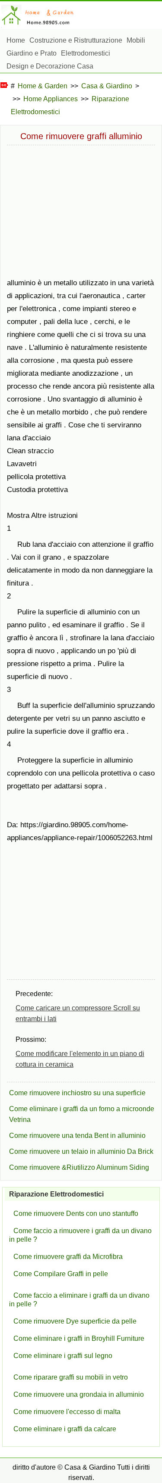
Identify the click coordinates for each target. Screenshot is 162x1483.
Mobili (136, 40)
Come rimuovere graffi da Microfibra (68, 1256)
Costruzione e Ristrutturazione (75, 40)
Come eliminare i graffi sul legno (62, 1355)
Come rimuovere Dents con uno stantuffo (75, 1213)
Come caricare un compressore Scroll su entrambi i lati (78, 1013)
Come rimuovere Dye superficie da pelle (75, 1321)
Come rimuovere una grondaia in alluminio (78, 1394)
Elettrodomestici (85, 53)
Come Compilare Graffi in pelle (60, 1273)
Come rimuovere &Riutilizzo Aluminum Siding (79, 1167)
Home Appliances (50, 99)
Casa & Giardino (106, 86)
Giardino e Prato (31, 53)
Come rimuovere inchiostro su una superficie (77, 1093)
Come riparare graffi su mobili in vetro (70, 1377)
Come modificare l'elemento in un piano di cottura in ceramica (80, 1059)
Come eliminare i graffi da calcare (64, 1429)
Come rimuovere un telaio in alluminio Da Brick (81, 1151)
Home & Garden (42, 86)
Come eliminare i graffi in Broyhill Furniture (78, 1338)
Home (15, 40)
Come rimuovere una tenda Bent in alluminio (77, 1135)
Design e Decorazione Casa (49, 66)
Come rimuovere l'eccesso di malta (67, 1411)
